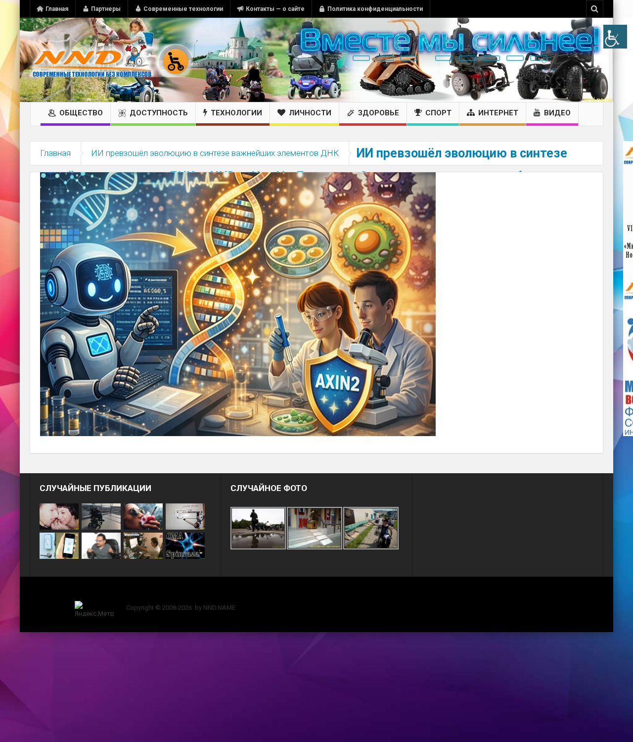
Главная (56, 8)
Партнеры (106, 8)
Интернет (498, 112)
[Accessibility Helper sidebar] (615, 37)
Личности (310, 112)
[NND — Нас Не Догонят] (111, 60)
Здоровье (378, 112)
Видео (557, 112)
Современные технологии (183, 8)
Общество (81, 112)
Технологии (236, 112)
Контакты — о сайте (275, 8)
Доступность (159, 112)
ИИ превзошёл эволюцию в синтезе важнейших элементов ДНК (215, 153)
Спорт (438, 112)
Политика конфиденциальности (375, 8)
